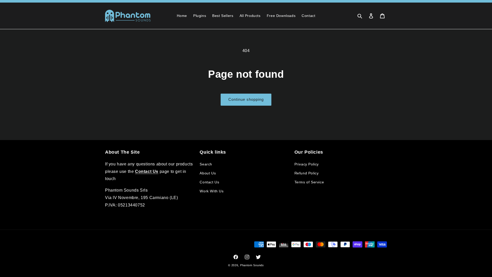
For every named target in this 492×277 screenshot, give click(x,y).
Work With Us (211, 191)
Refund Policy (306, 173)
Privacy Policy (306, 164)
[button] (359, 15)
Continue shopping (246, 99)
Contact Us (209, 182)
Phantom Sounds (252, 265)
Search (206, 164)
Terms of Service (309, 182)
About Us (208, 173)
